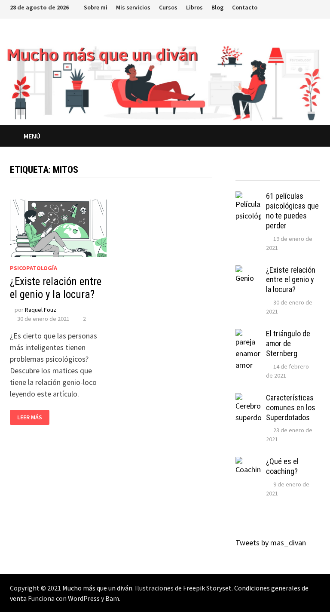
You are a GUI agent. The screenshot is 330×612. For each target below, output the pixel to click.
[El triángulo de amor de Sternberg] (248, 335)
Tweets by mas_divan (270, 542)
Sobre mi (95, 7)
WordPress (84, 598)
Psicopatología (33, 268)
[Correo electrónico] (315, 7)
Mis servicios (133, 7)
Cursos (168, 7)
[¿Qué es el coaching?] (248, 462)
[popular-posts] (246, 172)
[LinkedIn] (305, 7)
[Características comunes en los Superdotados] (248, 399)
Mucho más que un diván (97, 588)
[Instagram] (295, 7)
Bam (112, 598)
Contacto (244, 7)
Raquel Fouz (40, 310)
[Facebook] (273, 7)
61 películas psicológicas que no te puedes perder (292, 210)
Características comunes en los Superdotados (290, 407)
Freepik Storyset (207, 588)
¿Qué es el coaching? (282, 466)
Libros (194, 7)
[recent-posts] (267, 172)
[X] (284, 7)
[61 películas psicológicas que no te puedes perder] (248, 197)
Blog (217, 7)
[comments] (288, 172)
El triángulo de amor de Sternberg (288, 343)
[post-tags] (309, 172)
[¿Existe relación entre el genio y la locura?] (248, 271)
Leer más (30, 417)
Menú (32, 136)
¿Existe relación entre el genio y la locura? (55, 288)
